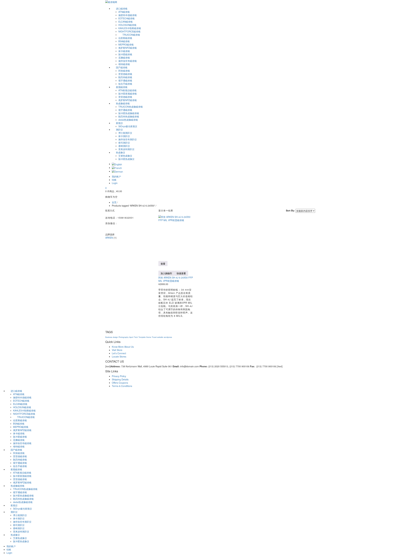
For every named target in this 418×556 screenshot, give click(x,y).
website (160, 337)
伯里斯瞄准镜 (20, 420)
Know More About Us (123, 346)
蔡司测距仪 (18, 525)
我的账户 (11, 546)
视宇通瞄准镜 (20, 462)
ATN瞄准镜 (18, 394)
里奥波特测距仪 (21, 531)
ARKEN (109, 237)
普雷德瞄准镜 (20, 456)
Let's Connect (119, 353)
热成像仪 (15, 534)
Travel (154, 337)
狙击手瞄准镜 (20, 466)
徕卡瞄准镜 (18, 433)
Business (108, 337)
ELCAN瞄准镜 (20, 404)
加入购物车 (166, 273)
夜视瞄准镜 (16, 469)
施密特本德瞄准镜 (22, 397)
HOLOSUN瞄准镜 (22, 407)
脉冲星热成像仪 (21, 541)
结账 (9, 549)
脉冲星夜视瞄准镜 (22, 476)
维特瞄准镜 (18, 446)
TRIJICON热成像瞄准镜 (25, 489)
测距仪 (14, 511)
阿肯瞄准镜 (18, 453)
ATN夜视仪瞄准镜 (22, 472)
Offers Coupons (120, 382)
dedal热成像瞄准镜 (22, 502)
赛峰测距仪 (18, 528)
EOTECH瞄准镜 (21, 400)
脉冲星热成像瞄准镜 (23, 495)
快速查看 (181, 273)
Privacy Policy (119, 376)
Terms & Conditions (122, 386)
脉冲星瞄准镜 (20, 436)
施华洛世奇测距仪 (22, 521)
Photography (124, 337)
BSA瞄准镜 (18, 423)
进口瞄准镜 (16, 390)
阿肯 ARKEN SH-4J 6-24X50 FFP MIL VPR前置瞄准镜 (175, 279)
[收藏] (159, 253)
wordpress (168, 337)
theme (148, 337)
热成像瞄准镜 (17, 485)
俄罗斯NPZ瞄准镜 (22, 430)
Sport (131, 337)
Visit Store (117, 350)
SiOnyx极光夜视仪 (22, 508)
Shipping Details (120, 379)
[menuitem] (117, 163)
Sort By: (290, 210)
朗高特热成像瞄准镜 (23, 498)
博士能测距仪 (20, 515)
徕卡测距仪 (18, 518)
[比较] (159, 257)
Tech (136, 337)
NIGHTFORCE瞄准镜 (24, 413)
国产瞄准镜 (16, 449)
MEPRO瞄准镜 (20, 426)
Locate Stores (119, 356)
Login (115, 183)
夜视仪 (14, 505)
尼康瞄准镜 (18, 440)
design (115, 337)
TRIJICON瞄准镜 (26, 417)
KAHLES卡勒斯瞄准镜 (24, 410)
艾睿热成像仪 (20, 538)
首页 (114, 202)
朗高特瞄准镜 (20, 459)
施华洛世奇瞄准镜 (22, 443)
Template (142, 337)
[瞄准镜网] (111, 1)
